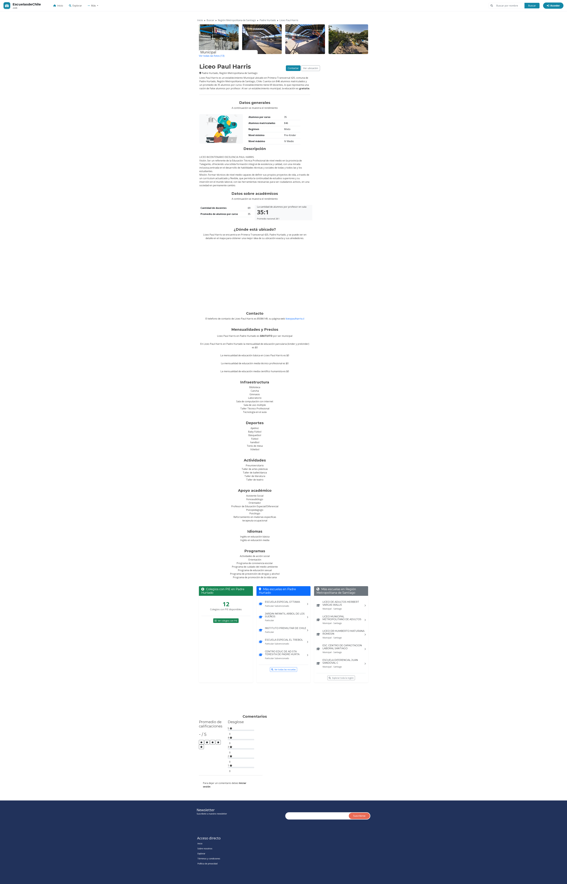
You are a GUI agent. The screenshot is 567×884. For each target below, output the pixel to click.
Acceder (555, 5)
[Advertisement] (253, 699)
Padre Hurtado (268, 20)
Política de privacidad (207, 864)
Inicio (60, 5)
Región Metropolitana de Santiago (237, 20)
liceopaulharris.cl (295, 318)
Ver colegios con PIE (227, 620)
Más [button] (93, 5)
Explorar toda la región (343, 678)
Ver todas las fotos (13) (211, 55)
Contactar (293, 68)
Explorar (77, 5)
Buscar (532, 5)
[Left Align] (201, 742)
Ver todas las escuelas (285, 669)
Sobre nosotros (204, 849)
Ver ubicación (310, 68)
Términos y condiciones (208, 859)
